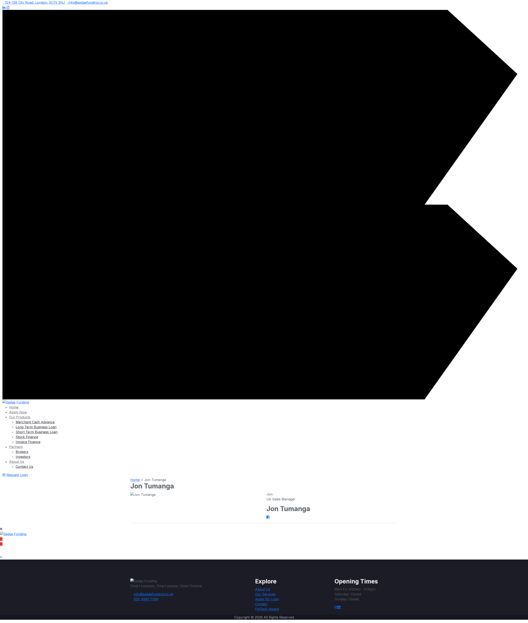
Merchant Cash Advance (35, 422)
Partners (16, 447)
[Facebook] (267, 517)
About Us (16, 462)
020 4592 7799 (16, 544)
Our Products (19, 417)
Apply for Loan (267, 599)
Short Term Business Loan (37, 432)
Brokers (22, 452)
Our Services (265, 594)
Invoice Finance (28, 442)
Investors (23, 457)
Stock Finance (27, 437)
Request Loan (17, 475)
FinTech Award (267, 609)
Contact (261, 604)
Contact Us (24, 467)
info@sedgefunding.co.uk (88, 2)
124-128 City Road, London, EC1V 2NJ (35, 2)
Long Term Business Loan (36, 427)
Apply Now (18, 412)
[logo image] (15, 402)
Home (14, 407)
